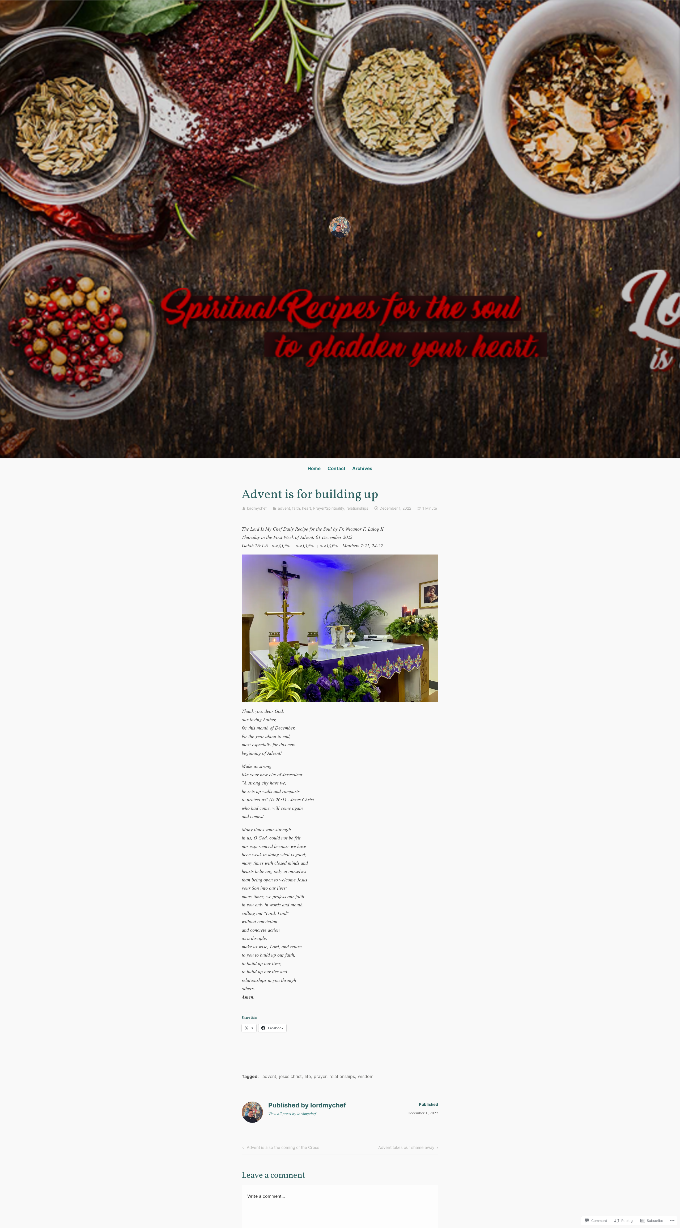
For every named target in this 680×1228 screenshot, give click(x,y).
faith (296, 508)
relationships (357, 508)
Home (314, 468)
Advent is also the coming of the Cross (280, 1148)
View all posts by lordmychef (292, 1113)
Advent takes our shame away (406, 1148)
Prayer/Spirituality (328, 508)
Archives (362, 468)
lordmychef (257, 508)
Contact (337, 468)
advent (284, 508)
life (308, 1076)
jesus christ (290, 1076)
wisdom (365, 1076)
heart (306, 508)
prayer (320, 1076)
